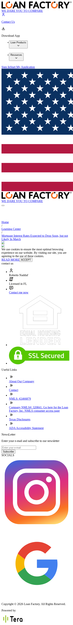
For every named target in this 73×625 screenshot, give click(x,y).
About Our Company (21, 381)
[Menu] (2, 205)
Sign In (5, 67)
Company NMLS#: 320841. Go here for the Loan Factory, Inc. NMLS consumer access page (38, 409)
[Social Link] (36, 526)
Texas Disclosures (19, 419)
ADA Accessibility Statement (26, 428)
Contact (13, 390)
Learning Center (11, 229)
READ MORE (10, 259)
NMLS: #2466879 (20, 398)
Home (5, 222)
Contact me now (18, 292)
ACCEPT (26, 259)
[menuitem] (18, 44)
